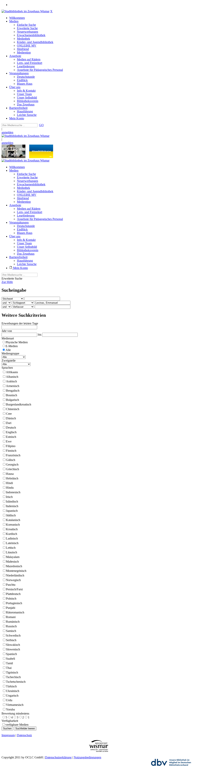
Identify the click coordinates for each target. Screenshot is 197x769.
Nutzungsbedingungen (87, 757)
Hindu (10, 487)
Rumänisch (13, 621)
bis (39, 334)
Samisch (11, 630)
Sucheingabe (14, 290)
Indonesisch (13, 492)
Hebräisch (12, 478)
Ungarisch (12, 695)
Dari (8, 423)
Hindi (9, 483)
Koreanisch (13, 524)
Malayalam (12, 557)
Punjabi (10, 607)
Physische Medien (17, 342)
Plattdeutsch (13, 594)
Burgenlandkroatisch (18, 404)
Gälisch (10, 460)
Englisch (11, 432)
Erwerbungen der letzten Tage (20, 323)
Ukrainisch (12, 691)
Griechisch (12, 469)
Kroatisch (12, 529)
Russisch (11, 626)
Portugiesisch (14, 603)
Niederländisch (15, 575)
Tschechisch (13, 677)
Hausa (10, 473)
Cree (9, 413)
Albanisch (12, 376)
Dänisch (11, 418)
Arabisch (11, 381)
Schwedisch (13, 635)
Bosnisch (11, 395)
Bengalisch (12, 390)
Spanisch (11, 654)
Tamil (9, 663)
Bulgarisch (12, 399)
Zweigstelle (9, 360)
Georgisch (12, 464)
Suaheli (10, 658)
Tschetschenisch (16, 681)
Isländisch (12, 501)
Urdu (9, 700)
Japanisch (12, 510)
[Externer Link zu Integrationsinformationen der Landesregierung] (41, 157)
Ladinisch (12, 538)
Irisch (9, 496)
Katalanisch (13, 520)
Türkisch (11, 686)
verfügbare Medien (16, 724)
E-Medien (12, 346)
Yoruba (10, 709)
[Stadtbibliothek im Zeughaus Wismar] (25, 11)
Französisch (13, 455)
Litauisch (11, 552)
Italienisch (12, 506)
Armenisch (12, 386)
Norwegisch (13, 580)
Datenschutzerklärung (58, 757)
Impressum (8, 735)
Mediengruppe (10, 353)
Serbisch (11, 640)
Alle (8, 350)
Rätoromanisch (15, 612)
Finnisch (11, 450)
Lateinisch (12, 543)
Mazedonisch (14, 566)
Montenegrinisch (16, 570)
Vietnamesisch (14, 704)
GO (41, 125)
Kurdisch (11, 533)
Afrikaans (12, 372)
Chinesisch (12, 409)
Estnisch (11, 436)
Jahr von (7, 331)
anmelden (7, 132)
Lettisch (11, 547)
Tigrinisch (12, 672)
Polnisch (11, 598)
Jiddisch (11, 515)
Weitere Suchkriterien (24, 315)
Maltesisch (12, 561)
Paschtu (10, 584)
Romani (11, 617)
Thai (9, 667)
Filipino (10, 446)
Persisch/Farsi (14, 589)
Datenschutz (24, 735)
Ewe (9, 441)
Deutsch (11, 427)
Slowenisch (13, 649)
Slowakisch (13, 644)
